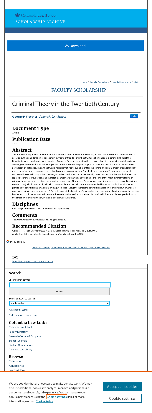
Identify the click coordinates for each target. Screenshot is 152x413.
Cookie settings (57, 396)
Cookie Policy (44, 401)
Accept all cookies (122, 386)
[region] (76, 392)
